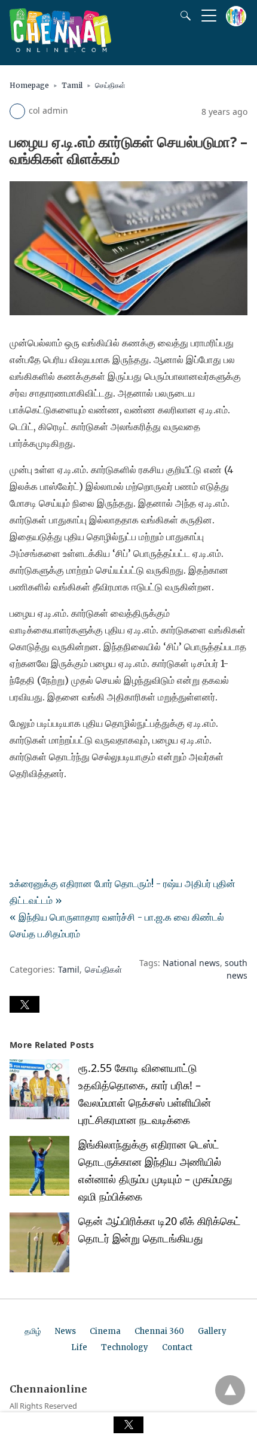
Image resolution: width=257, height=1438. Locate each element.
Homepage (29, 85)
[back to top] (230, 1390)
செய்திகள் (110, 85)
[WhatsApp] (57, 807)
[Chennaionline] (60, 48)
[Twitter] (38, 807)
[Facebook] (19, 807)
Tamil (72, 85)
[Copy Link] (76, 807)
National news (191, 962)
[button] (24, 1004)
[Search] (183, 15)
